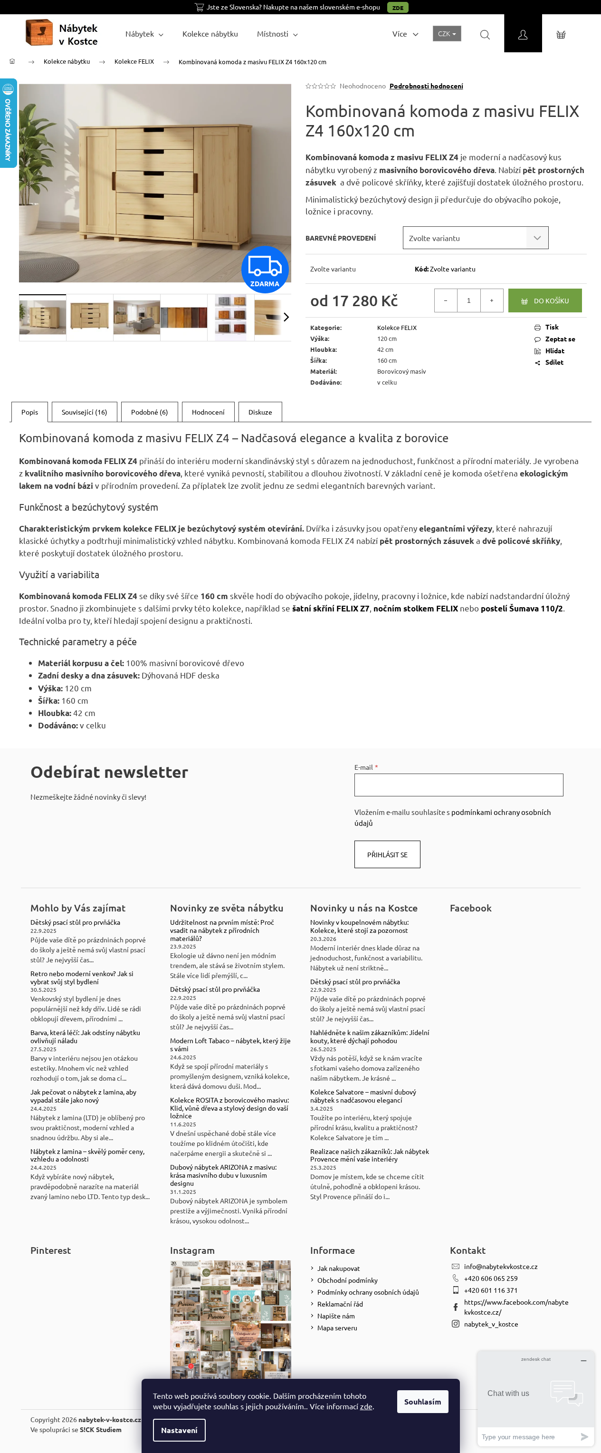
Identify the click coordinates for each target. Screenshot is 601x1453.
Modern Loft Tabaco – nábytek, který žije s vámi (230, 1044)
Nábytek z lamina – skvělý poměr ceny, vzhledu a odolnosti (87, 1155)
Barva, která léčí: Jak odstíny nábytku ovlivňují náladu (85, 1036)
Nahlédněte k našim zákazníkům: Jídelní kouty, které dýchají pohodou (369, 1036)
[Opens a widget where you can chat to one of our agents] (536, 1398)
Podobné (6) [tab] (149, 411)
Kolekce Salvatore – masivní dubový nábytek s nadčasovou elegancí (363, 1096)
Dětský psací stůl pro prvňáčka (75, 922)
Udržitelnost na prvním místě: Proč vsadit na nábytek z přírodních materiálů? (222, 930)
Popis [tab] (29, 411)
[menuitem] (144, 33)
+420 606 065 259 (491, 1278)
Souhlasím (422, 1401)
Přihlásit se (387, 854)
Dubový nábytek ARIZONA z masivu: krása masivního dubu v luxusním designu (223, 1175)
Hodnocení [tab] (208, 411)
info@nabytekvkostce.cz (501, 1266)
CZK (444, 33)
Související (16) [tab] (84, 411)
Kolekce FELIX (397, 327)
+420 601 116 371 (491, 1290)
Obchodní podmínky (347, 1280)
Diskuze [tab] (260, 411)
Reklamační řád (340, 1303)
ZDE (397, 7)
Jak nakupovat (338, 1268)
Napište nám (336, 1315)
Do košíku (551, 300)
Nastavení (179, 1430)
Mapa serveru (337, 1327)
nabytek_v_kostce (491, 1323)
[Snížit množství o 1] (446, 300)
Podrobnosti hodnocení (426, 85)
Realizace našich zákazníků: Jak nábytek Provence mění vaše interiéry (369, 1155)
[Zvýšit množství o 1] (491, 300)
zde (366, 1406)
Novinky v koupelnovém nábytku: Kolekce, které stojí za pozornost (359, 926)
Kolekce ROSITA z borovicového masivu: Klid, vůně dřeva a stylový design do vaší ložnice (229, 1108)
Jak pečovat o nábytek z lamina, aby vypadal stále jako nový (83, 1096)
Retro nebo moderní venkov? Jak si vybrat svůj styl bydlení (82, 977)
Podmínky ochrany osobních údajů (368, 1292)
